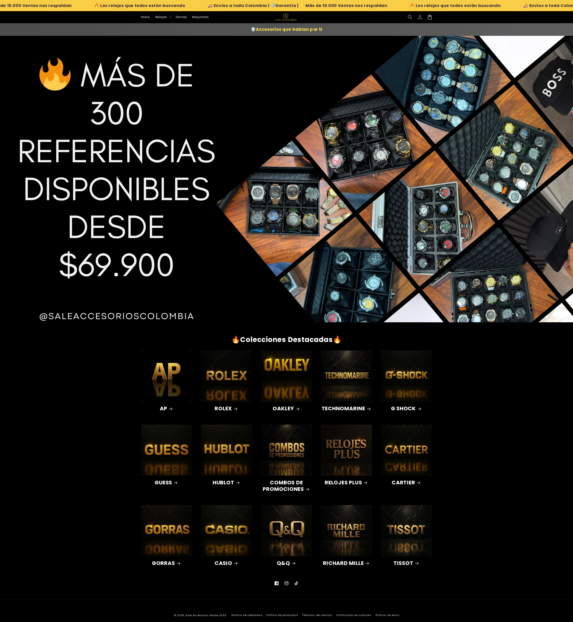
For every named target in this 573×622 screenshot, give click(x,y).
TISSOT (403, 563)
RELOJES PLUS (343, 482)
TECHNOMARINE (343, 408)
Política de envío (387, 615)
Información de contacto (353, 615)
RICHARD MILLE (343, 563)
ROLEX (223, 408)
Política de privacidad (282, 615)
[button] (410, 17)
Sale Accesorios (197, 615)
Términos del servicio (317, 615)
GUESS (163, 482)
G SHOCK (403, 408)
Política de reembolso (246, 615)
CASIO (223, 563)
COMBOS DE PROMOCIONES (283, 485)
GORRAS (163, 563)
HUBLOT (223, 482)
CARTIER (403, 482)
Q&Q (283, 563)
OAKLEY (283, 408)
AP (163, 408)
